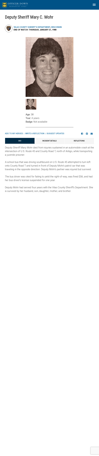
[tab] (20, 141)
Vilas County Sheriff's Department (32, 27)
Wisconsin (56, 27)
